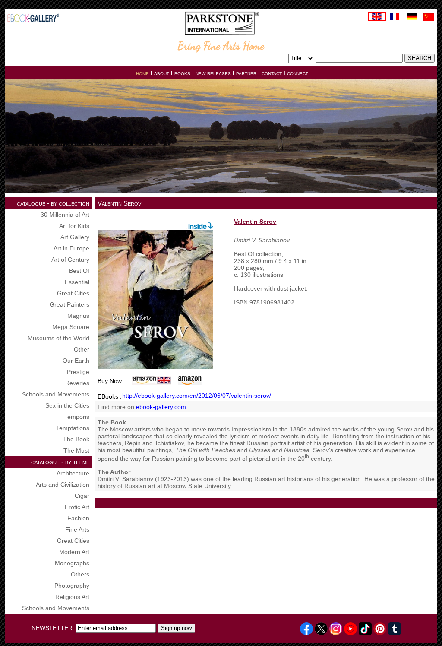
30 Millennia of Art (65, 214)
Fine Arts (77, 529)
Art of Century (70, 259)
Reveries (77, 383)
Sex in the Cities (67, 405)
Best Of (79, 270)
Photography (71, 585)
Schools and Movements (55, 394)
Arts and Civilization (62, 484)
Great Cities (73, 293)
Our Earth (76, 360)
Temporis (76, 416)
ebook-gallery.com (161, 406)
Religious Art (72, 596)
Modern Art (74, 551)
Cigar (82, 495)
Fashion (78, 518)
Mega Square (70, 326)
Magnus (78, 315)
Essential (77, 282)
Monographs (72, 563)
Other (81, 349)
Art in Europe (71, 248)
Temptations (72, 427)
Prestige (78, 371)
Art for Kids (74, 225)
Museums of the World (58, 338)
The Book (76, 439)
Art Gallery (74, 237)
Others (80, 574)
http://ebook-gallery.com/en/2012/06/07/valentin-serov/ (196, 395)
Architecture (73, 473)
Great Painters (69, 304)
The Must (76, 450)
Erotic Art (77, 507)
